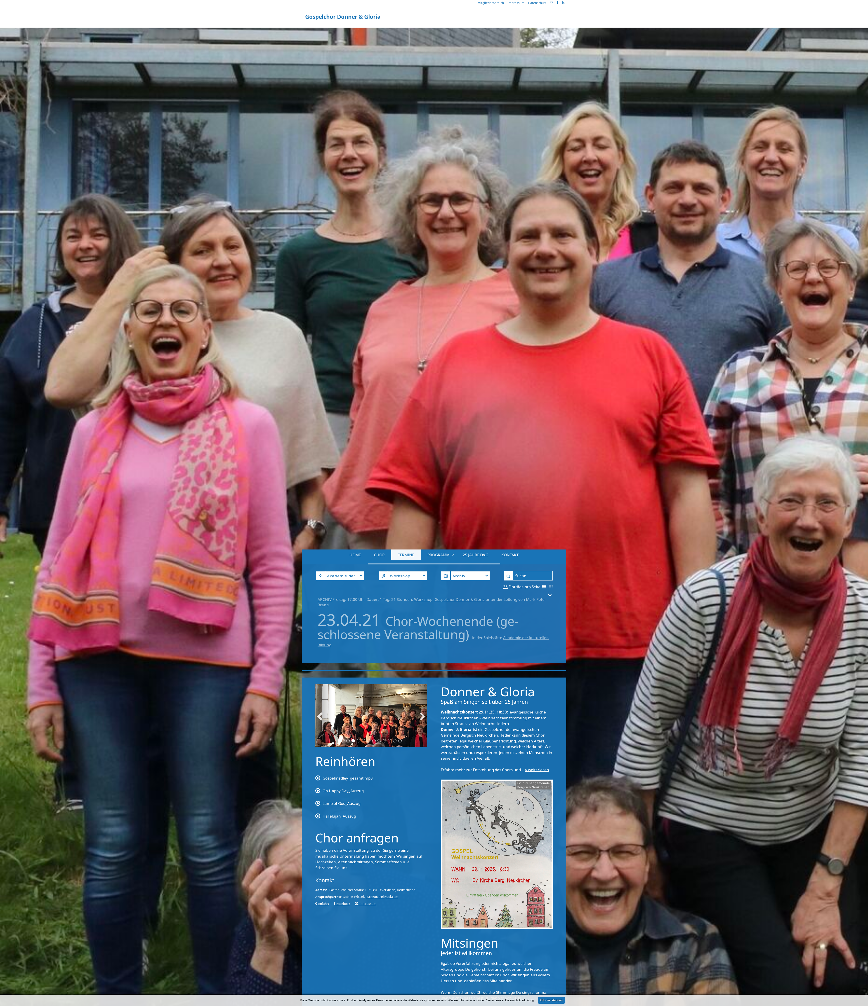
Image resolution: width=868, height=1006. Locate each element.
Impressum (515, 3)
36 (505, 586)
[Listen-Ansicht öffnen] (544, 587)
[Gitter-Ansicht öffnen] (551, 587)
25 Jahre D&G (475, 31)
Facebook (342, 903)
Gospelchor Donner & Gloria (459, 599)
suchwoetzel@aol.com (382, 896)
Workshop (423, 599)
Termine (406, 31)
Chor (379, 31)
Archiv (325, 599)
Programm (438, 31)
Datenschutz (537, 3)
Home (355, 31)
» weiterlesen (537, 769)
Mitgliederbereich (491, 3)
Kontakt (510, 31)
